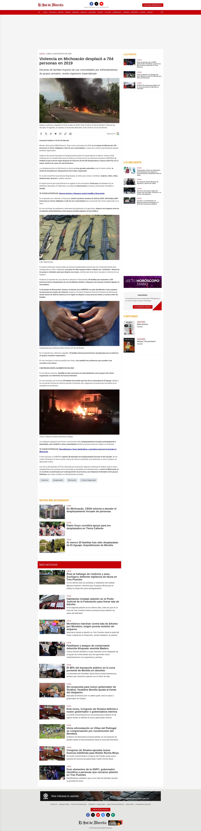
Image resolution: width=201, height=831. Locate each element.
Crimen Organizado (88, 480)
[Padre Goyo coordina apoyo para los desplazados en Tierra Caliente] (52, 529)
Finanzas (75, 12)
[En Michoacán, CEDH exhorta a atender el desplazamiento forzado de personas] (52, 512)
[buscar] (162, 12)
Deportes (135, 12)
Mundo (67, 12)
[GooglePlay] (113, 815)
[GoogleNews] (103, 815)
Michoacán (72, 480)
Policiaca (53, 12)
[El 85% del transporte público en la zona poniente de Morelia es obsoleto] (52, 672)
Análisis (84, 12)
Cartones (92, 12)
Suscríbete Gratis (143, 307)
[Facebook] (91, 4)
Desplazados (58, 480)
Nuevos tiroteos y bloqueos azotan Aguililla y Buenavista (81, 193)
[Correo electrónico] (60, 133)
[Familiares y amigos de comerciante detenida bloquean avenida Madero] (52, 651)
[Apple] (108, 815)
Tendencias (117, 12)
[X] (96, 4)
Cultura (108, 12)
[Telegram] (55, 133)
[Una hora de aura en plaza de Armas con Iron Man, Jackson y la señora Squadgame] (129, 191)
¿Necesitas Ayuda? (100, 809)
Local (45, 12)
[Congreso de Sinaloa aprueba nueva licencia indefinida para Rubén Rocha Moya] (52, 754)
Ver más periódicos (153, 5)
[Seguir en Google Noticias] (117, 133)
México (61, 12)
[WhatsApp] (50, 133)
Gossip (100, 12)
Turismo (126, 12)
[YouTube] (101, 4)
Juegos (150, 12)
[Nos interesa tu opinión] (100, 796)
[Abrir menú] (39, 12)
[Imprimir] (70, 133)
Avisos (142, 12)
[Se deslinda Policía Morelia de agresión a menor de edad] (129, 181)
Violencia (44, 480)
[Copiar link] (65, 133)
